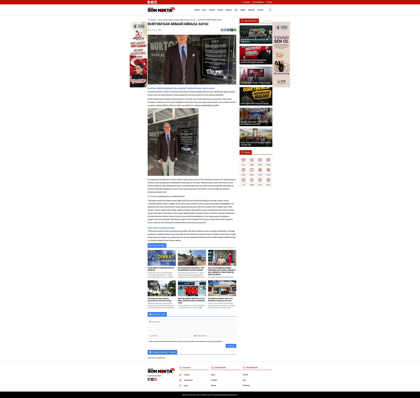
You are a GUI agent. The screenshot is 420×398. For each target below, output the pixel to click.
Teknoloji (192, 20)
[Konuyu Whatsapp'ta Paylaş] (235, 30)
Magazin (171, 20)
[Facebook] (149, 2)
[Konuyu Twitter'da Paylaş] (231, 30)
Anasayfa (153, 20)
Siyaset (186, 20)
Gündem (165, 20)
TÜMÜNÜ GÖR (267, 21)
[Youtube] (155, 2)
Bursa (160, 20)
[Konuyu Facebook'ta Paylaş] (228, 30)
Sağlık (182, 20)
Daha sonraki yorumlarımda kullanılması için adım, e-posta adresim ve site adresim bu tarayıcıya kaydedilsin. (186, 341)
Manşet (176, 20)
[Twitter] (152, 2)
